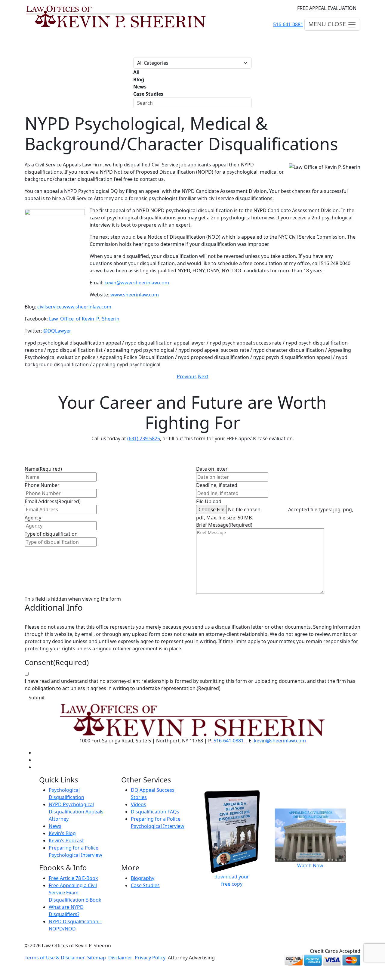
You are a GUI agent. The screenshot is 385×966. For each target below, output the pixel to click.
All (136, 72)
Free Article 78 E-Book (73, 878)
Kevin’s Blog (62, 833)
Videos (138, 804)
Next (203, 376)
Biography (142, 878)
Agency (33, 517)
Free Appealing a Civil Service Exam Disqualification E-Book (75, 892)
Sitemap (96, 957)
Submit (37, 697)
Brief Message (224, 525)
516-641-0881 (288, 24)
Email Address (53, 501)
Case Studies (148, 94)
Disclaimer (120, 957)
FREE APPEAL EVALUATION (326, 8)
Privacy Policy (150, 957)
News (139, 86)
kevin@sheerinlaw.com (280, 740)
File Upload (208, 501)
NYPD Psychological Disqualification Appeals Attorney (76, 811)
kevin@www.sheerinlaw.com (136, 282)
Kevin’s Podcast (66, 840)
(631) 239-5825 (143, 438)
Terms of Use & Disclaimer (55, 957)
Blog (138, 79)
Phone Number (42, 485)
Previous (187, 376)
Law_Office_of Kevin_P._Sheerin (84, 318)
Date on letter (212, 469)
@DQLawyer (57, 330)
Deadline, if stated (216, 485)
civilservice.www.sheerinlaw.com (74, 306)
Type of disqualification (51, 534)
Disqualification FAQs (155, 811)
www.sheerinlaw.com (134, 294)
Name (43, 469)
